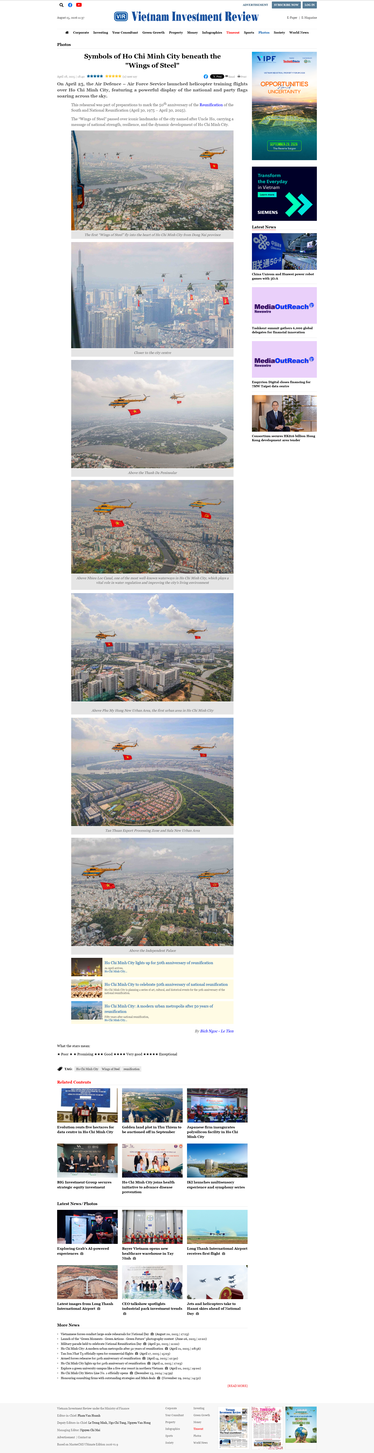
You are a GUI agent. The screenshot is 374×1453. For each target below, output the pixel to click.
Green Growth (153, 32)
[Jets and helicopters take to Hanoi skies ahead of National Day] (217, 1282)
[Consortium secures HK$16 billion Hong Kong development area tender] (284, 413)
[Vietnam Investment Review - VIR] (187, 27)
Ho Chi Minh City (115, 971)
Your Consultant (125, 32)
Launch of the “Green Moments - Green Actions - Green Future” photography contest (117, 1338)
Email (232, 76)
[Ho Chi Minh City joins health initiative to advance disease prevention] (152, 1161)
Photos (263, 32)
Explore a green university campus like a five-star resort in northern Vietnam (112, 1368)
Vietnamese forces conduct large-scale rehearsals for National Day (105, 1334)
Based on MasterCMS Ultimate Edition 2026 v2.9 (87, 1444)
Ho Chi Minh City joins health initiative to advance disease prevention (148, 1187)
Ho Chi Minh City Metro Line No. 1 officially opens (95, 1373)
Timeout (233, 32)
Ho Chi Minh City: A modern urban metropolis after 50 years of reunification (159, 1008)
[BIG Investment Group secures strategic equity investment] (87, 1161)
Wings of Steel (111, 1069)
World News (299, 32)
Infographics (212, 32)
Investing (100, 32)
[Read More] (237, 1386)
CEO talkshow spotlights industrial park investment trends (152, 1306)
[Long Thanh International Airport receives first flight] (217, 1227)
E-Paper (292, 17)
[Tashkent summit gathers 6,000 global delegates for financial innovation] (284, 305)
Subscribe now (286, 5)
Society (279, 32)
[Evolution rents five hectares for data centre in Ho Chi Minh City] (87, 1105)
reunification (132, 1069)
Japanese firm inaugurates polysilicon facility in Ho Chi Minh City (212, 1132)
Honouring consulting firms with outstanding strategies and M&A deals (108, 1378)
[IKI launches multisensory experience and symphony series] (217, 1161)
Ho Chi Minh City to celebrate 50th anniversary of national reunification (166, 984)
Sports (249, 32)
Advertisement (255, 5)
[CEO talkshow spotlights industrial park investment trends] (152, 1282)
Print (244, 76)
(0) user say (130, 76)
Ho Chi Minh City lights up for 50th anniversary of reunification (159, 962)
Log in (310, 5)
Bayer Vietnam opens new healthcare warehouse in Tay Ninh (148, 1253)
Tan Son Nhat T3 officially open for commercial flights (97, 1353)
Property (176, 32)
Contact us (84, 1437)
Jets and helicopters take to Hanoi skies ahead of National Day (214, 1308)
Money (192, 32)
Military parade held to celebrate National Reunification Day (101, 1343)
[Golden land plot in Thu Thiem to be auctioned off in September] (152, 1105)
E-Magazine (309, 17)
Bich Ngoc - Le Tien (217, 1030)
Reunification (212, 104)
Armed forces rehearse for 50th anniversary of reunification (101, 1358)
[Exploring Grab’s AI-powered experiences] (87, 1227)
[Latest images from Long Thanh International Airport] (87, 1282)
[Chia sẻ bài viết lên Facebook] (206, 76)
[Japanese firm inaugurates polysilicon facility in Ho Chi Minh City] (217, 1105)
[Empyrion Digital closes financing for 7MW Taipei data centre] (284, 359)
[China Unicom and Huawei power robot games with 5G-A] (284, 251)
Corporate (81, 32)
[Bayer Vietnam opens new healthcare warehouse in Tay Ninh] (152, 1227)
